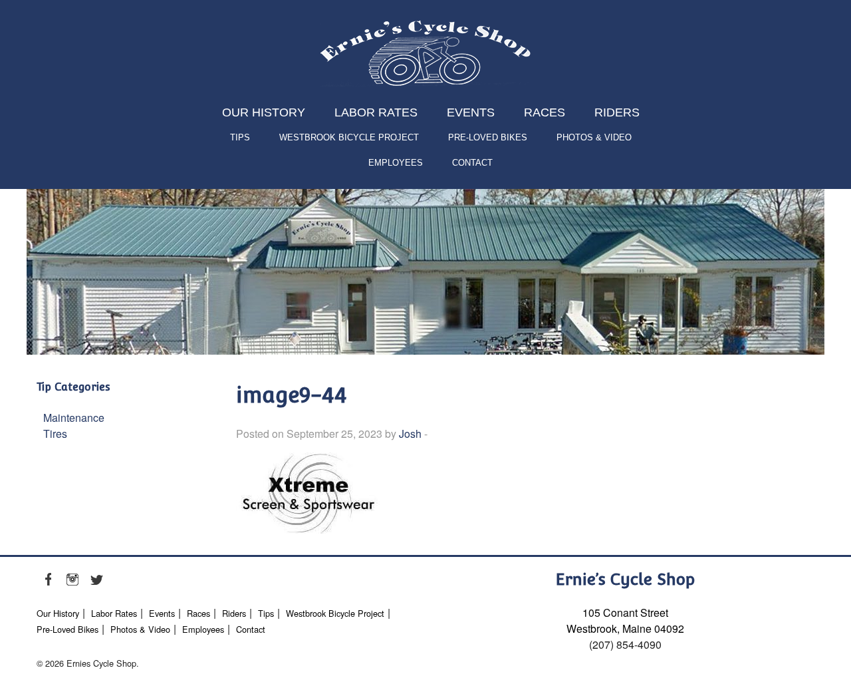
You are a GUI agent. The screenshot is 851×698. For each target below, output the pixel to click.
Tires (55, 433)
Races (544, 112)
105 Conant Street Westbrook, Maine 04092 (625, 620)
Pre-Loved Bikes (487, 137)
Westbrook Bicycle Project (349, 137)
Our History (263, 112)
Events (471, 112)
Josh (410, 433)
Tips (240, 137)
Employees (395, 163)
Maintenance (73, 417)
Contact (472, 163)
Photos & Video (594, 137)
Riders (617, 112)
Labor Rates (376, 112)
